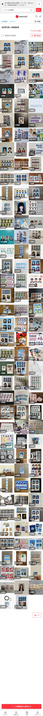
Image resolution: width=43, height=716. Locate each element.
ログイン (13, 21)
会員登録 (5, 21)
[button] (36, 16)
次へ (36, 615)
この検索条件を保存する (22, 706)
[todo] (40, 16)
